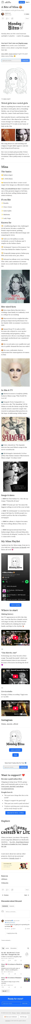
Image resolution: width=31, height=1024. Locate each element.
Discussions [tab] (13, 948)
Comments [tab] (5, 906)
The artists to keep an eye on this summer (10, 982)
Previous (6, 895)
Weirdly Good (14, 858)
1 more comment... (6, 940)
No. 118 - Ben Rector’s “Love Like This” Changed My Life (10, 953)
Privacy (14, 1013)
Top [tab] (3, 948)
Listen (27, 14)
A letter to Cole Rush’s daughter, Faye (11, 956)
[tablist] (8, 906)
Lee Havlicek (8, 920)
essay (26, 43)
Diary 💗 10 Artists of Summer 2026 (11, 978)
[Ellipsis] (29, 920)
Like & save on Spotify (19, 547)
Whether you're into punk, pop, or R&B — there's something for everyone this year (10, 969)
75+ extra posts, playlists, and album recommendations (14, 786)
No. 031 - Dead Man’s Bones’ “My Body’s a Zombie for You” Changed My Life (15, 844)
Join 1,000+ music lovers (9, 54)
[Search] (28, 948)
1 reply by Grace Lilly (12, 933)
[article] (15, 956)
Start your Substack (11, 1017)
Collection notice (25, 1013)
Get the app (23, 1017)
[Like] (2, 18)
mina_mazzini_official (10, 724)
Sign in (27, 2)
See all (4, 991)
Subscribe (21, 2)
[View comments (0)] (9, 974)
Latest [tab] (7, 948)
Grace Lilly (8, 13)
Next (25, 895)
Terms (18, 1013)
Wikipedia (4, 883)
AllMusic (4, 879)
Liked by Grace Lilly (11, 922)
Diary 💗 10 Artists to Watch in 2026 (11, 965)
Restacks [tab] (11, 906)
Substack (7, 1020)
